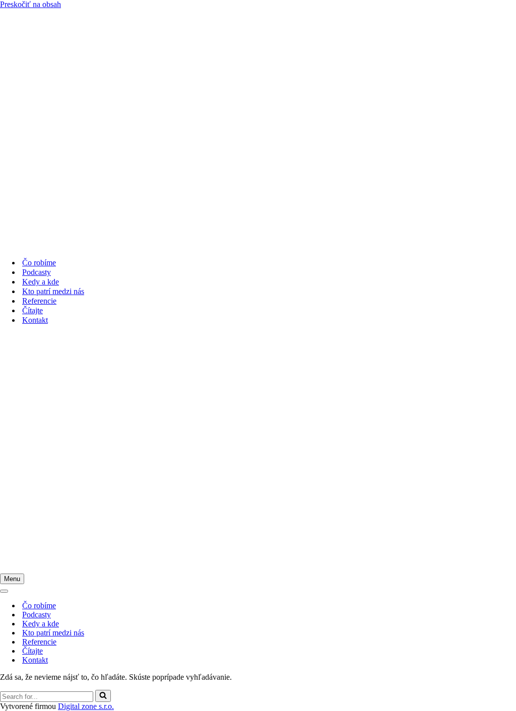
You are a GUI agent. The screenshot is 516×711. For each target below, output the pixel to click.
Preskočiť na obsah (30, 4)
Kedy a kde (40, 281)
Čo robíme (39, 262)
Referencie (39, 301)
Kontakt (35, 320)
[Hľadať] (103, 696)
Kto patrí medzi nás (53, 291)
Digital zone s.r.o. (86, 706)
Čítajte (32, 310)
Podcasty (36, 272)
